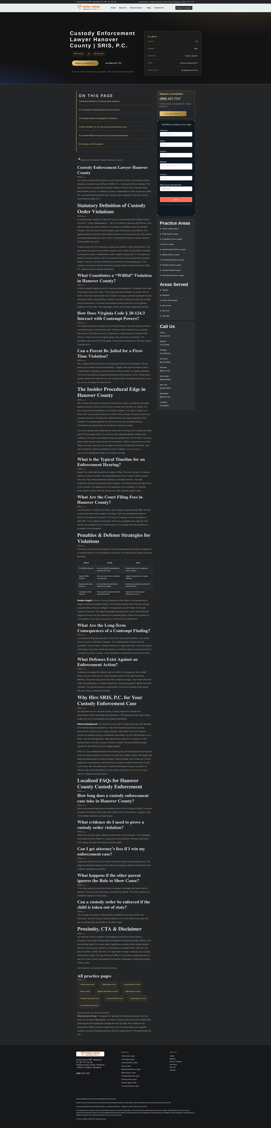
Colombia (163, 402)
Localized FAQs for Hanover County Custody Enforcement (104, 135)
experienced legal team (104, 619)
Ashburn (163, 341)
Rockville (163, 367)
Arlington (163, 350)
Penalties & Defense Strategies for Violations (99, 118)
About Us (123, 8)
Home (113, 8)
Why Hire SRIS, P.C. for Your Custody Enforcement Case (104, 127)
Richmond (164, 359)
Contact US (159, 8)
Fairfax (162, 333)
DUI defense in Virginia (138, 770)
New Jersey (164, 376)
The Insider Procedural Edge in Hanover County (100, 110)
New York (163, 385)
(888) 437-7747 (188, 2)
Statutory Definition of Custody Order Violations (100, 101)
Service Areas (135, 8)
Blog (149, 8)
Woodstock (164, 393)
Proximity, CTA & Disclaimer (92, 144)
